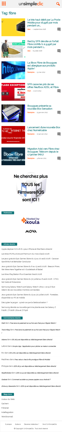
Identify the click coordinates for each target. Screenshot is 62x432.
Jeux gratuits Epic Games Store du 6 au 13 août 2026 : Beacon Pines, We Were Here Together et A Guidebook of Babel (30, 268)
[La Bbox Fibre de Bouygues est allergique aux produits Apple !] (13, 70)
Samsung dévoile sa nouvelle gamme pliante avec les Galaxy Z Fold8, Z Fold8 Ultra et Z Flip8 (28, 308)
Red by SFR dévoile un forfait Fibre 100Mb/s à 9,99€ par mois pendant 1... (43, 44)
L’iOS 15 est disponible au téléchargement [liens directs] (41, 386)
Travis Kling (5, 330)
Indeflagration (7, 412)
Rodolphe (30, 72)
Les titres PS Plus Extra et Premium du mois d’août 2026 (25, 254)
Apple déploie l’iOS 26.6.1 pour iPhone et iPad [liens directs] (26, 249)
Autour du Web (8, 399)
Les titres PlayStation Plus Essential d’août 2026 (21, 274)
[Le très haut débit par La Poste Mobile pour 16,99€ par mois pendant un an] (13, 27)
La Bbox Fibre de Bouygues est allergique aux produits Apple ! (42, 65)
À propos (8, 424)
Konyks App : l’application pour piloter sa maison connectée (34, 346)
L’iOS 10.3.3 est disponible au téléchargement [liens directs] (37, 373)
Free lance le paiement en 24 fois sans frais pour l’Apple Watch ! (33, 323)
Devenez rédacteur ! (31, 424)
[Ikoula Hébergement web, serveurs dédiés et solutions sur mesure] (31, 220)
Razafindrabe (6, 373)
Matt (29, 91)
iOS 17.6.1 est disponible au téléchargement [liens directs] (29, 353)
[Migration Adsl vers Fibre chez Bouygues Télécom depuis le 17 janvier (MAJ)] (13, 156)
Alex (29, 29)
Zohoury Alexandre (8, 386)
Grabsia (4, 379)
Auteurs (18, 424)
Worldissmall (7, 417)
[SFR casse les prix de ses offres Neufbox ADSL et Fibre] (13, 92)
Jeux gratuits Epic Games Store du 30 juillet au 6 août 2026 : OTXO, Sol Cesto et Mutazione (30, 280)
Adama (4, 340)
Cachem (5, 403)
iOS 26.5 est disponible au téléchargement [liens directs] (32, 340)
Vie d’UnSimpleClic (49, 424)
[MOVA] (31, 231)
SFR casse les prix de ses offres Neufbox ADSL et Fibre (43, 86)
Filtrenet (5, 408)
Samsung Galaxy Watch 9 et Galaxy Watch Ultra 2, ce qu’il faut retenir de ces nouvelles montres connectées (28, 288)
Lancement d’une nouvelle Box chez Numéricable (43, 129)
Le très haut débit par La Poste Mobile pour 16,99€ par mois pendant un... (43, 22)
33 (59, 72)
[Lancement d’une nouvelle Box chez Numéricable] (13, 135)
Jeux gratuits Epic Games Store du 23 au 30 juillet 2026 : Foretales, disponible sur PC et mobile (29, 296)
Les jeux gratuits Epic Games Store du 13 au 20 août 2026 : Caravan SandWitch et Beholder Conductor (30, 260)
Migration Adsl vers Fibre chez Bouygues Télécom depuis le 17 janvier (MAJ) (43, 151)
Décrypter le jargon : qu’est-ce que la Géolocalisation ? (24, 302)
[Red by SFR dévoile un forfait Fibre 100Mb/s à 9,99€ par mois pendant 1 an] (13, 49)
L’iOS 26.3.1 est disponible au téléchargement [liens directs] (35, 366)
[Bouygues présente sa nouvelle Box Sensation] (13, 113)
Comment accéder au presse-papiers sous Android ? (31, 379)
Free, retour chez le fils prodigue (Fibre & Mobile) (32, 360)
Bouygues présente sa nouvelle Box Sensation (39, 107)
